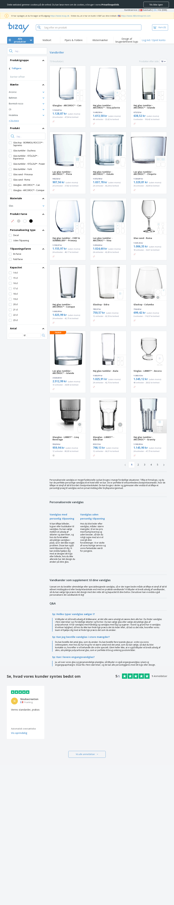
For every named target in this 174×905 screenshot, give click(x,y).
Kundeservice (130, 10)
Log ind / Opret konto (154, 40)
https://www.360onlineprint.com (136, 15)
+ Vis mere (14, 120)
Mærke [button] (14, 84)
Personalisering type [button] (23, 230)
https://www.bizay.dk (59, 15)
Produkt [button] (15, 128)
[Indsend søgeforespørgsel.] (11, 51)
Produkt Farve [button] (18, 214)
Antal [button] (13, 328)
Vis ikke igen (156, 4)
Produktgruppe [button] (19, 60)
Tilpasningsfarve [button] (20, 248)
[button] (27, 91)
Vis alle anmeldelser (85, 754)
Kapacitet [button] (16, 267)
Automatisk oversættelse (23, 728)
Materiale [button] (16, 198)
